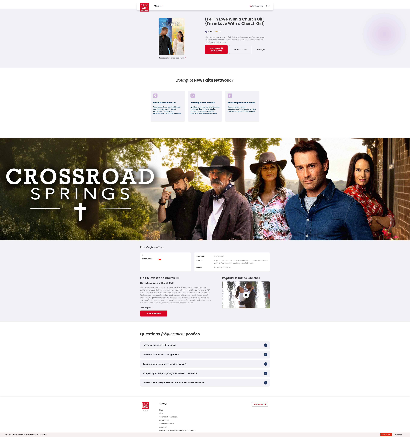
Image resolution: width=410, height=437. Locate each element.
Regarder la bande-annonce (171, 58)
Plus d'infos (242, 49)
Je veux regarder (153, 313)
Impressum (164, 420)
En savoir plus (145, 308)
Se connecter (260, 404)
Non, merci (398, 435)
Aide (161, 413)
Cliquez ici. (43, 435)
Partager (261, 49)
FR (266, 6)
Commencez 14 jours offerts (216, 49)
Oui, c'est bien (386, 435)
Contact (162, 427)
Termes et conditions (168, 417)
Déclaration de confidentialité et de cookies (177, 430)
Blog (161, 410)
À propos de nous (166, 423)
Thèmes (157, 6)
